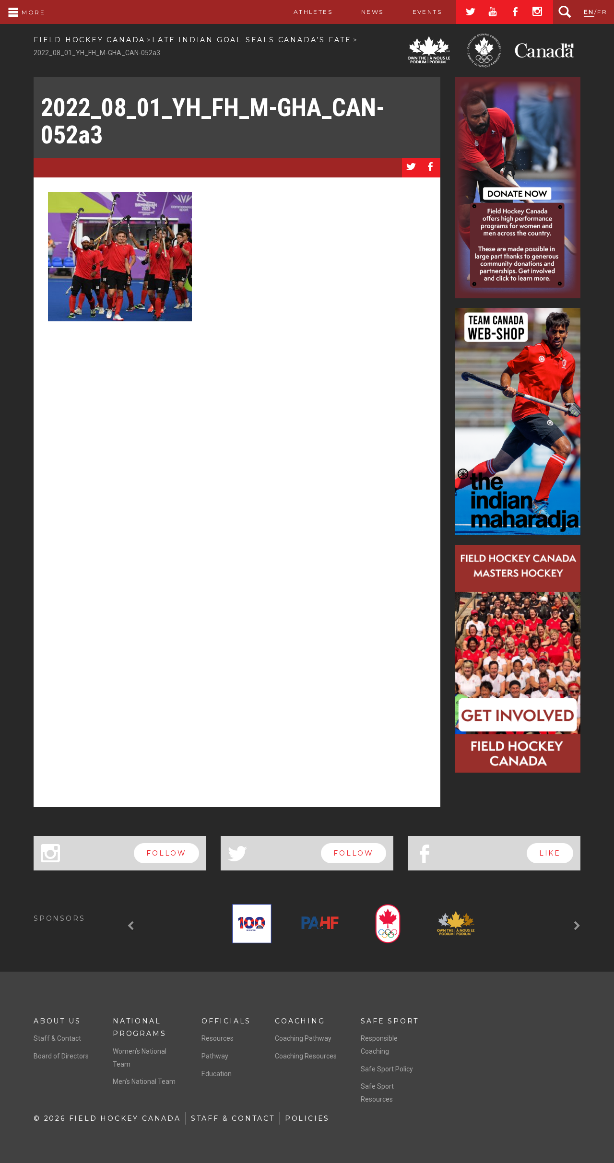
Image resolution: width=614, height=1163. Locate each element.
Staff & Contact (57, 1038)
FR (602, 11)
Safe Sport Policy (387, 1069)
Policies (307, 1118)
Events (427, 11)
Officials (226, 1021)
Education (216, 1074)
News (372, 11)
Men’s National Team (144, 1081)
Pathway (214, 1056)
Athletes (313, 11)
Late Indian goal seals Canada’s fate (252, 39)
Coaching (300, 1021)
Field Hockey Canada (89, 39)
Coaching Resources (306, 1056)
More (32, 12)
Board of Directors (61, 1056)
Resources (217, 1038)
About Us (57, 1021)
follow (166, 853)
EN (589, 11)
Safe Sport (390, 1021)
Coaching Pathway (303, 1038)
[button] (132, 925)
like (550, 853)
